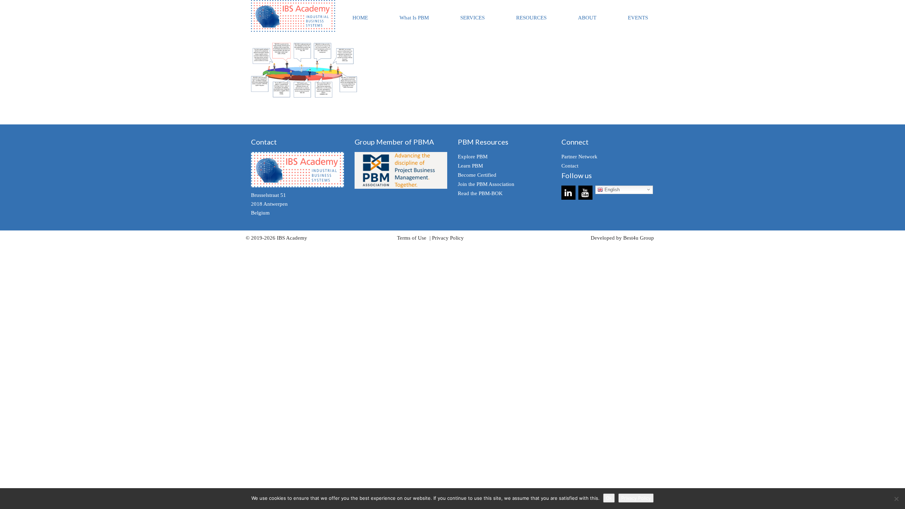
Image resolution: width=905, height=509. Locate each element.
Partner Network (579, 156)
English (611, 189)
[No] (896, 498)
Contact (569, 166)
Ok (609, 498)
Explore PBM (472, 156)
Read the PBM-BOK (480, 193)
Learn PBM (470, 166)
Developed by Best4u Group (622, 238)
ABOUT (587, 18)
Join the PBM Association (486, 184)
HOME (360, 18)
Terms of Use (411, 238)
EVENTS (638, 18)
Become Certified (477, 175)
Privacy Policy (448, 238)
